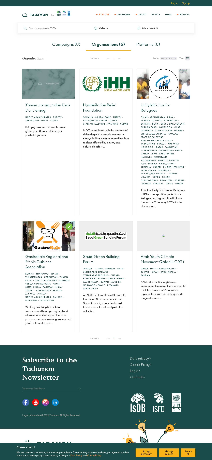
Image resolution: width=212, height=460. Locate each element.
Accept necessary (146, 452)
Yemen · (157, 177)
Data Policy (76, 455)
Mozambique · (149, 161)
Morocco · (148, 147)
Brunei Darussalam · (173, 124)
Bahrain (145, 275)
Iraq (95, 289)
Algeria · (157, 121)
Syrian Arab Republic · (154, 174)
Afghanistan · (91, 121)
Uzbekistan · (167, 151)
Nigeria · (153, 164)
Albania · (146, 121)
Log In (174, 3)
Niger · (105, 121)
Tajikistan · (172, 147)
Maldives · (147, 157)
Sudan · (157, 167)
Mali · (144, 164)
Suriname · (164, 170)
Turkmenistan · (150, 151)
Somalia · (89, 117)
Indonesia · (167, 180)
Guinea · (168, 167)
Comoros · (147, 131)
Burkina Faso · (149, 127)
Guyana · (173, 134)
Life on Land (148, 28)
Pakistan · (114, 124)
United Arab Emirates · (38, 117)
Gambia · (146, 154)
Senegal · (159, 184)
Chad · (178, 127)
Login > (135, 371)
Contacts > (138, 377)
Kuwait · (162, 144)
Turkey (179, 184)
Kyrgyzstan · (167, 154)
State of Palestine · (95, 124)
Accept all (188, 452)
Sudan (124, 124)
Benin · (156, 124)
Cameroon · (166, 127)
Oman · (145, 117)
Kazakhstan (47, 301)
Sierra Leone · (103, 117)
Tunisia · (174, 174)
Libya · (171, 117)
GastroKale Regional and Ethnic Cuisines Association (46, 262)
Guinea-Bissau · (150, 180)
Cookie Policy (94, 455)
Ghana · (167, 177)
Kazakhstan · (148, 144)
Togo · (170, 184)
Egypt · (45, 121)
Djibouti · (173, 161)
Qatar (102, 28)
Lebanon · (147, 184)
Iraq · (155, 154)
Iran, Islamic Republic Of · (157, 141)
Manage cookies (169, 452)
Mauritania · (161, 157)
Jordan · (180, 180)
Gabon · (179, 131)
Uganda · (146, 177)
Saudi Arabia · (149, 170)
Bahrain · (146, 124)
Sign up (186, 3)
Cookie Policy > (140, 364)
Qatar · (114, 121)
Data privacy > (140, 358)
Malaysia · (174, 144)
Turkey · (58, 117)
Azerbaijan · (32, 121)
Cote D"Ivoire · (164, 131)
